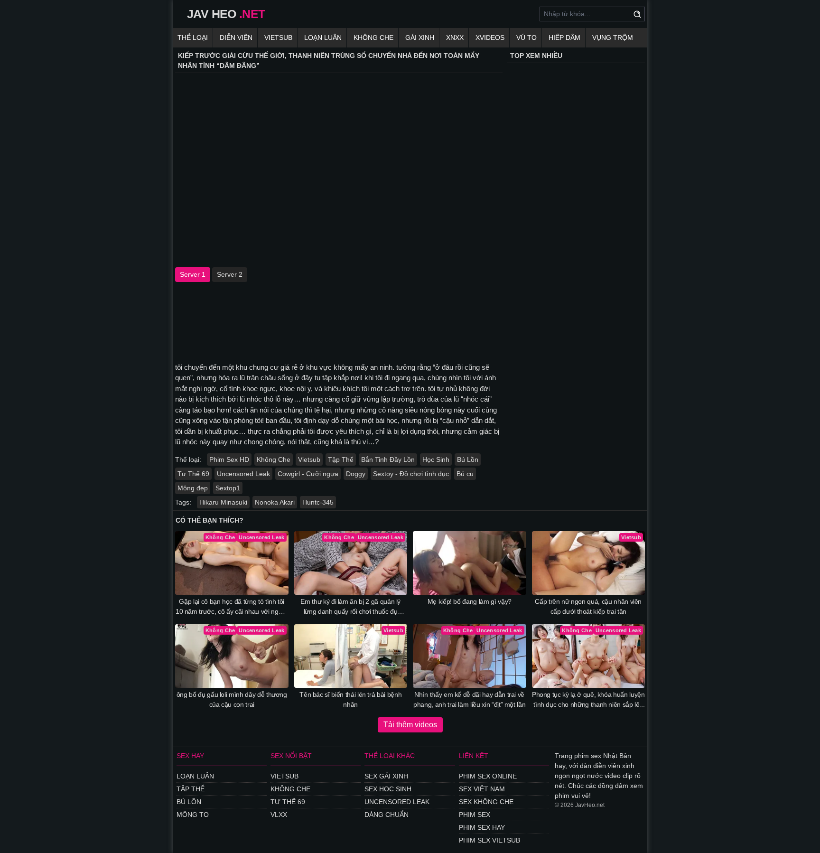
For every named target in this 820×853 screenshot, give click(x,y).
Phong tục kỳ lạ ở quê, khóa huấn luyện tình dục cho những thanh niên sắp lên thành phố (588, 700)
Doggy (355, 474)
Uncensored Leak (243, 474)
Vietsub (278, 37)
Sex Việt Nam (482, 789)
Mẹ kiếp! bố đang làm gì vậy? (470, 601)
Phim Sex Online (488, 776)
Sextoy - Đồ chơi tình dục (411, 474)
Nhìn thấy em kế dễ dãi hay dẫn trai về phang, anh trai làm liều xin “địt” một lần (469, 699)
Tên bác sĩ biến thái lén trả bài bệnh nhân (350, 699)
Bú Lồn (467, 459)
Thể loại (192, 37)
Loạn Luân (323, 37)
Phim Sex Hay (482, 827)
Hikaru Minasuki (223, 502)
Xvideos (489, 37)
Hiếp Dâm (564, 37)
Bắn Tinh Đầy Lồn (388, 459)
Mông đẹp (192, 488)
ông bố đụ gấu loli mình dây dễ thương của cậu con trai (232, 699)
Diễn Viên (236, 37)
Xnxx (455, 37)
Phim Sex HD (229, 459)
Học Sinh (435, 459)
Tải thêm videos (410, 725)
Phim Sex (474, 814)
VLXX (278, 814)
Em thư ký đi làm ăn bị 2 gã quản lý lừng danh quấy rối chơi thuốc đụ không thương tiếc (350, 607)
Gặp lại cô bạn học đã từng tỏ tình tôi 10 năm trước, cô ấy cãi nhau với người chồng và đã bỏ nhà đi (232, 607)
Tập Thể (341, 459)
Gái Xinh (419, 37)
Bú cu (465, 474)
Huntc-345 (318, 502)
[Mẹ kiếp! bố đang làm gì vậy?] (469, 563)
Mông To (193, 814)
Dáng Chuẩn (386, 814)
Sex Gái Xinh (386, 776)
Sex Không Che (486, 802)
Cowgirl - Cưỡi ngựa (308, 474)
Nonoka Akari (275, 502)
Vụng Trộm (612, 37)
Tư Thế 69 (193, 474)
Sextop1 (227, 488)
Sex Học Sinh (387, 789)
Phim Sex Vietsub (489, 840)
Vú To (526, 37)
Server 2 (229, 274)
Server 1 (192, 274)
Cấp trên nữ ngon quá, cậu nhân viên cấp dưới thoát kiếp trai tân (588, 606)
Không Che (373, 37)
